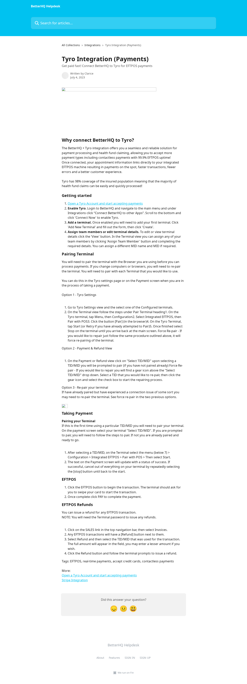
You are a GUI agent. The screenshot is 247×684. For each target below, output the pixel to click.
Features (114, 657)
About (100, 657)
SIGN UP (145, 657)
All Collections (71, 45)
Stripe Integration (75, 580)
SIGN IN (130, 657)
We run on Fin (126, 672)
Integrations (93, 45)
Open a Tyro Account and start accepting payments (105, 203)
